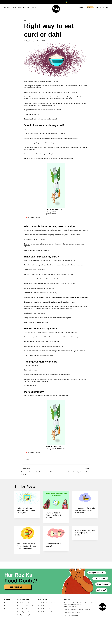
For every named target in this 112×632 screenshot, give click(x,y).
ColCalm (35, 7)
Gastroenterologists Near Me (25, 605)
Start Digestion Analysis (23, 615)
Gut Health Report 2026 (24, 602)
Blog (25, 20)
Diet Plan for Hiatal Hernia (45, 612)
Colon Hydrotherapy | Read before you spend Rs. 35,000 (37, 471)
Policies (6, 608)
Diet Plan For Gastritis (44, 608)
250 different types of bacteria (33, 87)
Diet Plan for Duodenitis (44, 605)
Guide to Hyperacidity (23, 612)
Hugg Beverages (30, 40)
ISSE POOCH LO (16, 587)
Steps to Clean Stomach (24, 608)
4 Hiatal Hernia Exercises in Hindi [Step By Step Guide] (85, 532)
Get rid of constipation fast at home (79, 470)
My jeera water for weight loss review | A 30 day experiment (85, 510)
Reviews (90, 7)
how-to (27, 459)
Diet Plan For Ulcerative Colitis (46, 602)
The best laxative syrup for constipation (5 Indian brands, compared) (26, 546)
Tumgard (82, 7)
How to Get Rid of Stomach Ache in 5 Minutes (53, 515)
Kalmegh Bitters (10, 7)
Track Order (99, 7)
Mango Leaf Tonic (24, 7)
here (70, 98)
